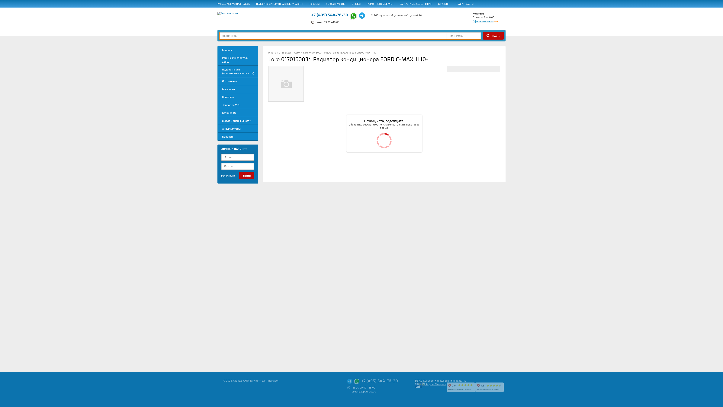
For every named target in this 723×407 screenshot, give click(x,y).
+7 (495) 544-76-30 (329, 14)
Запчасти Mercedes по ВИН (416, 3)
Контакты (228, 97)
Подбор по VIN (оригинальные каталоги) (279, 3)
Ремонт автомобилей (380, 3)
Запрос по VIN (230, 104)
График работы (465, 3)
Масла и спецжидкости (236, 120)
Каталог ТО (229, 112)
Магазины (228, 89)
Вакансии (443, 3)
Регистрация (228, 175)
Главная (227, 50)
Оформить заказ (483, 21)
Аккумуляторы (231, 128)
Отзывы (356, 3)
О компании (229, 81)
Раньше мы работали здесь (233, 3)
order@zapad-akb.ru (364, 391)
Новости (315, 3)
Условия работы (335, 3)
